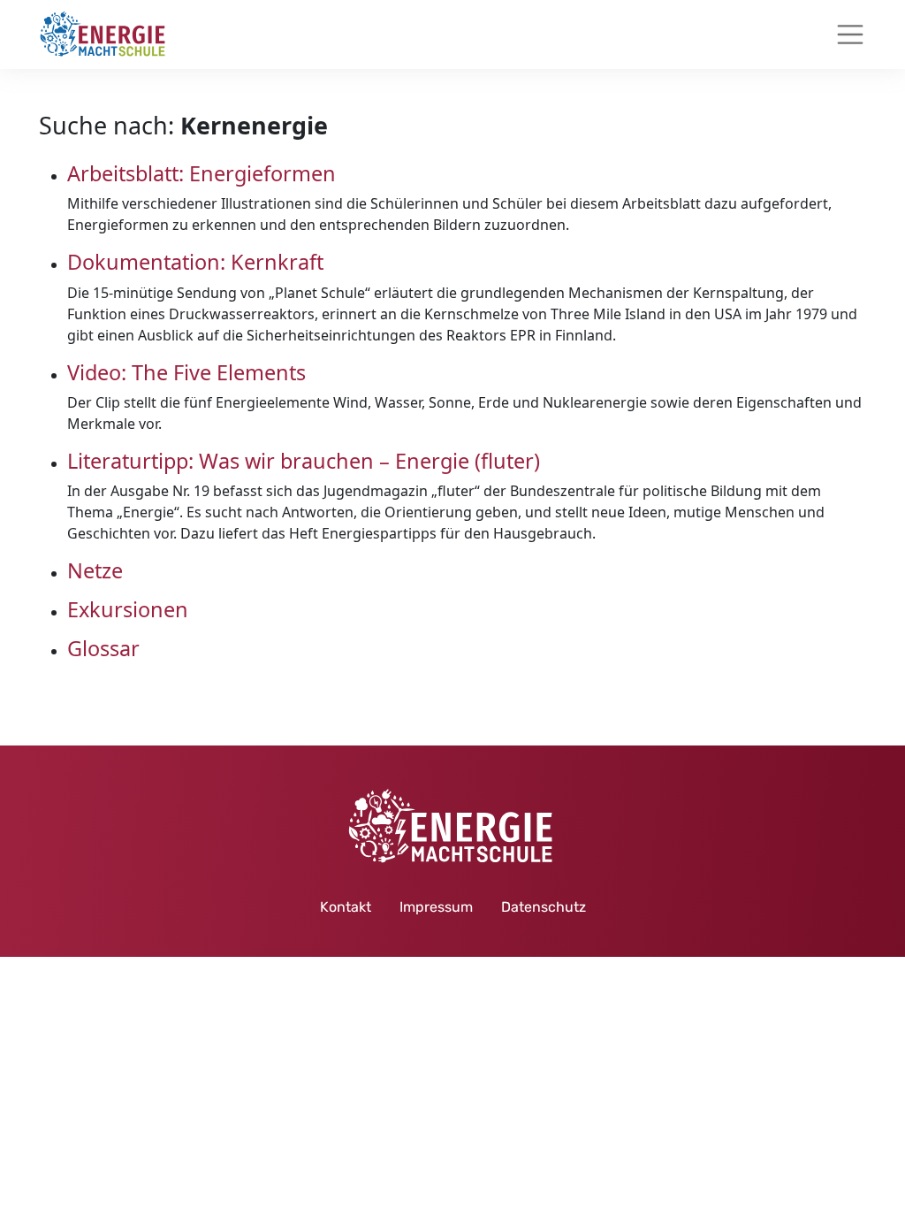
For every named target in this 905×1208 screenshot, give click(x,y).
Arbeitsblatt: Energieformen (201, 173)
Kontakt (345, 906)
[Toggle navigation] (850, 34)
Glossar (103, 648)
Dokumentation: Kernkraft (195, 262)
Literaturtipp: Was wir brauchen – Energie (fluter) (303, 461)
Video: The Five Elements (186, 372)
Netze (95, 570)
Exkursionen (127, 609)
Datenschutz (543, 906)
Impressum (436, 906)
